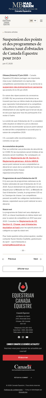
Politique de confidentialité (13, 390)
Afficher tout (23, 269)
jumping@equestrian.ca (14, 245)
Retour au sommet (21, 377)
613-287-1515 (27, 328)
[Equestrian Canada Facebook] (19, 337)
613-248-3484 (27, 332)
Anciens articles (11, 32)
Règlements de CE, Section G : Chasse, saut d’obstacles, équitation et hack (20, 224)
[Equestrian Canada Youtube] (27, 337)
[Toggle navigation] (41, 21)
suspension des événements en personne (22, 87)
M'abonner (23, 358)
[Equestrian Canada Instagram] (23, 337)
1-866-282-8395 (27, 330)
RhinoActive (23, 392)
